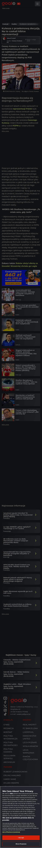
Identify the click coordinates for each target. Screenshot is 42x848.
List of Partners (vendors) (11, 832)
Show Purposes (21, 844)
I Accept (21, 837)
